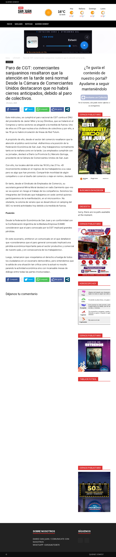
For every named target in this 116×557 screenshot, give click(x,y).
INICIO (9, 24)
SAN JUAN (18, 24)
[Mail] (108, 2)
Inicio (8, 58)
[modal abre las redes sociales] (67, 109)
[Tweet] (29, 109)
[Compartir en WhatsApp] (43, 109)
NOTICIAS (29, 24)
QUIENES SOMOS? (12, 2)
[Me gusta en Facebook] (57, 109)
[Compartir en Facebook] (13, 109)
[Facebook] (103, 2)
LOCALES (16, 58)
